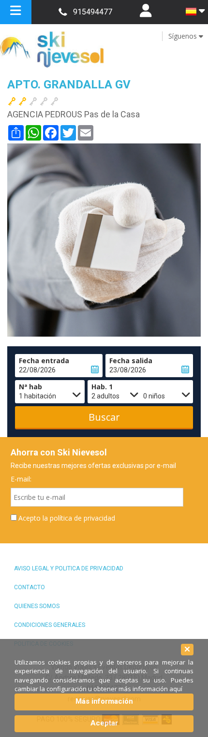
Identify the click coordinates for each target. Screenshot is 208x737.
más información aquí (150, 688)
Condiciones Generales (49, 625)
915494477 (92, 11)
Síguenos (183, 36)
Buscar (104, 417)
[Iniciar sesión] (145, 12)
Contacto (29, 587)
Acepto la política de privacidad (66, 518)
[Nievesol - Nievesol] (104, 49)
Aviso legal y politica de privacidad (68, 568)
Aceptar (104, 723)
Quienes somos (36, 606)
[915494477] (62, 11)
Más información (104, 701)
